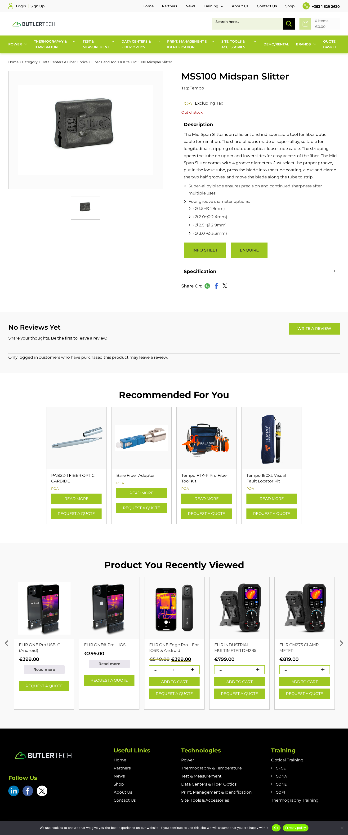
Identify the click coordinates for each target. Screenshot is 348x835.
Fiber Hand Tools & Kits (110, 62)
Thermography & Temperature (211, 768)
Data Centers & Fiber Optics (64, 62)
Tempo (197, 88)
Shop (119, 784)
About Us (123, 792)
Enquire (249, 250)
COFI (280, 792)
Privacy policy (295, 828)
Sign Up (38, 6)
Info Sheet (205, 250)
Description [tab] (198, 124)
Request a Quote (76, 513)
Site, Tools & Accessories (205, 800)
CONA (281, 776)
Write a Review (314, 328)
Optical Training (287, 760)
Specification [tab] (200, 271)
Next (341, 643)
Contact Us (125, 800)
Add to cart (174, 682)
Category (30, 62)
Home (13, 62)
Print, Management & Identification (216, 792)
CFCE (281, 768)
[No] (342, 828)
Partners (122, 768)
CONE (281, 784)
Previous (6, 643)
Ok (276, 828)
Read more (76, 498)
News (119, 776)
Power (187, 760)
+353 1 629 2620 (325, 6)
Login (21, 6)
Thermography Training (295, 800)
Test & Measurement (201, 776)
